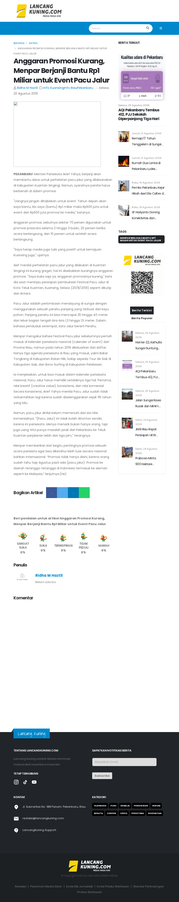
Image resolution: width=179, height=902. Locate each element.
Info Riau (70, 88)
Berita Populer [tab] (142, 318)
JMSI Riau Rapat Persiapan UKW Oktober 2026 (146, 432)
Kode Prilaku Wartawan (113, 886)
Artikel (33, 43)
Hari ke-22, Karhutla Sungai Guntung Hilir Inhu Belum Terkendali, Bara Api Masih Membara (148, 345)
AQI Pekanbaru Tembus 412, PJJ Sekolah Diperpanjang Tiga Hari (138, 114)
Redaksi (20, 886)
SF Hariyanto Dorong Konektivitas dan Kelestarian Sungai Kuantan (146, 215)
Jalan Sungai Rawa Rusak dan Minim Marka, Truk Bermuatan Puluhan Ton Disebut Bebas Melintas (148, 403)
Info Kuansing (53, 88)
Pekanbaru (85, 88)
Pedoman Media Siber (46, 886)
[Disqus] (63, 658)
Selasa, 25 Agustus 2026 (134, 105)
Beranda (19, 43)
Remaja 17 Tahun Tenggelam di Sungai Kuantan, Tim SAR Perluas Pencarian (146, 141)
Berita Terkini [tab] (142, 310)
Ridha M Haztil (27, 88)
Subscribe (102, 776)
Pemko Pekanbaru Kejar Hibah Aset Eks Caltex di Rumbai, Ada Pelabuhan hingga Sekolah (148, 191)
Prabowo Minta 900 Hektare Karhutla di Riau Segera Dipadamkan (145, 461)
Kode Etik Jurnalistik (79, 886)
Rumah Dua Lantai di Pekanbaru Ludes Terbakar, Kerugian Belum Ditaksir (146, 166)
